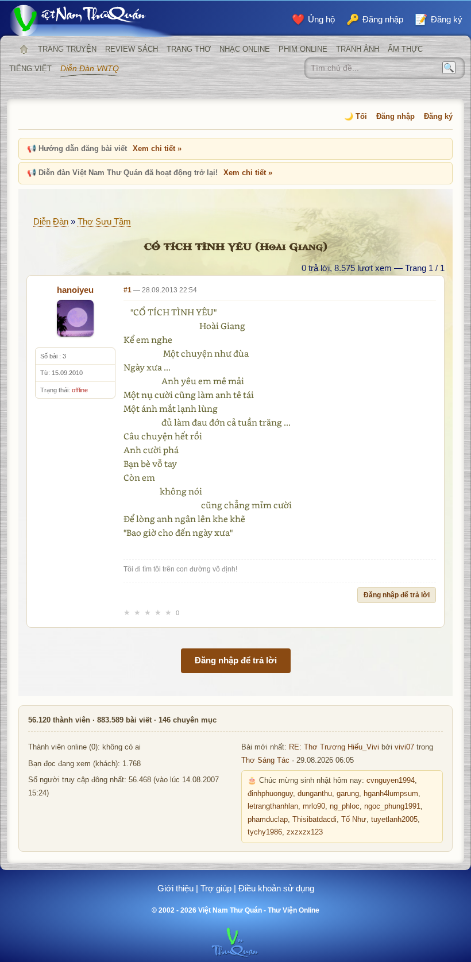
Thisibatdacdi (314, 820)
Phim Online (303, 49)
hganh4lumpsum (391, 794)
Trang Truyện (67, 49)
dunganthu (315, 794)
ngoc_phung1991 (392, 806)
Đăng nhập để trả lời (397, 595)
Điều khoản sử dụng (276, 888)
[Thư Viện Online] (92, 20)
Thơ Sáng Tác (265, 760)
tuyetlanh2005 (394, 820)
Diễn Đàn (50, 221)
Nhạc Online (244, 49)
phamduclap (268, 820)
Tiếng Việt (30, 68)
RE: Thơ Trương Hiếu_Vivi (334, 747)
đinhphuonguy (270, 794)
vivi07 (404, 747)
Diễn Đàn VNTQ (89, 68)
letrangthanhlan (273, 806)
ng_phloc (345, 806)
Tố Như (353, 820)
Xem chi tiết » (157, 148)
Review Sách (131, 49)
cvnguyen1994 (390, 780)
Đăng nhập (395, 116)
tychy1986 (265, 832)
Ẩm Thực (405, 49)
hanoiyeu (75, 290)
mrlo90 (314, 806)
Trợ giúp (215, 888)
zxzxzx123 (305, 832)
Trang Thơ (189, 49)
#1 (127, 290)
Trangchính (23, 49)
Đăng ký (438, 116)
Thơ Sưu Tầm (104, 221)
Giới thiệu (175, 888)
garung (348, 794)
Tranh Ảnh (357, 49)
